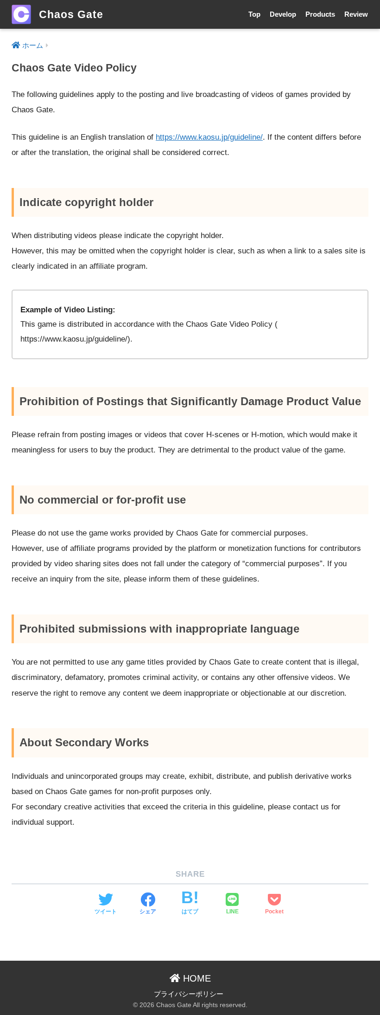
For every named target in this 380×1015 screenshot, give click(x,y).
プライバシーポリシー (188, 994)
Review (356, 14)
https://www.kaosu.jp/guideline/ (209, 137)
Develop (283, 14)
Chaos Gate (69, 14)
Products (320, 14)
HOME (195, 978)
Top (254, 14)
